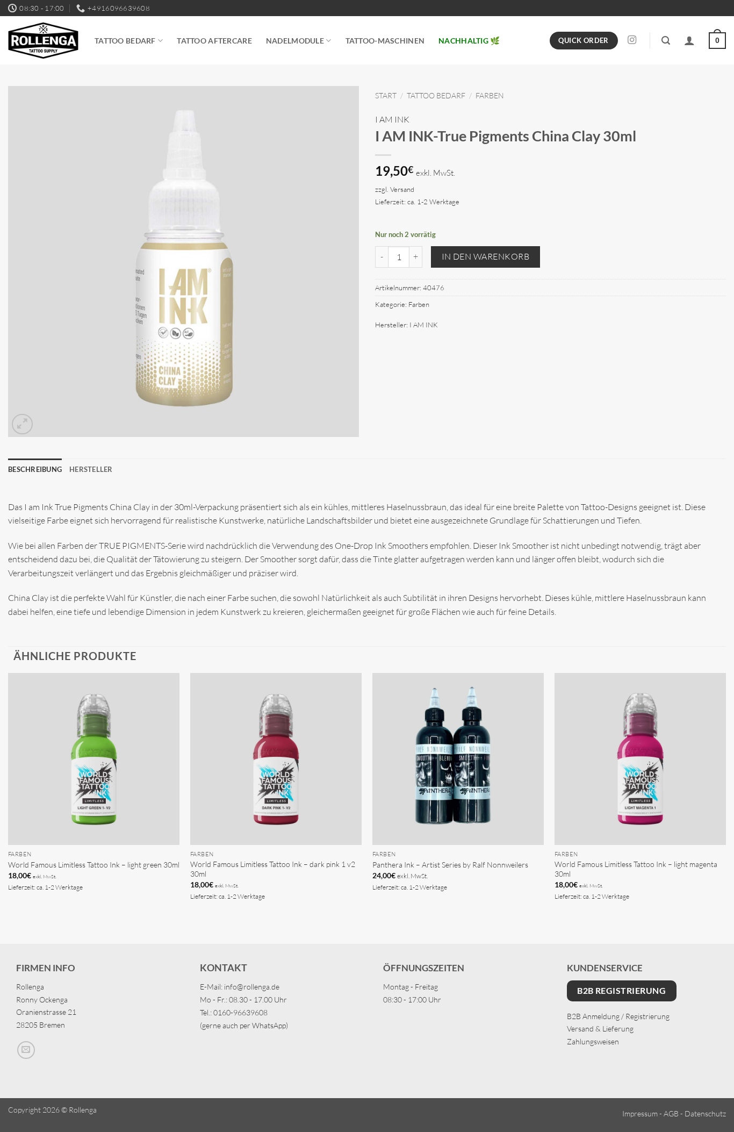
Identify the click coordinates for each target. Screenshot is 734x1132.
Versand (402, 189)
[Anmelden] (689, 40)
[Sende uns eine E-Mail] (26, 1050)
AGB (671, 1113)
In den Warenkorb (485, 256)
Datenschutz (705, 1113)
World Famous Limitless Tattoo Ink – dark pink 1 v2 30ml (272, 869)
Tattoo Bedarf (125, 40)
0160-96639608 (240, 1012)
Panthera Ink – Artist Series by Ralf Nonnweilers (450, 864)
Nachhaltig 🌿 (469, 40)
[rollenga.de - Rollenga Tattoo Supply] (43, 40)
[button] (665, 40)
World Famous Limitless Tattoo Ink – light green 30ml (93, 864)
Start (386, 95)
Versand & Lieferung (600, 1028)
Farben (490, 95)
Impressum (640, 1113)
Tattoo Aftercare (214, 40)
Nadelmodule (295, 40)
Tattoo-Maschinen (385, 40)
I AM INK (392, 119)
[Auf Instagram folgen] (632, 40)
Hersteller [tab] (91, 469)
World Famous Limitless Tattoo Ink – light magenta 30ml (636, 869)
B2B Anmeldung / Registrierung (618, 1016)
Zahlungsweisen (593, 1041)
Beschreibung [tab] (35, 469)
